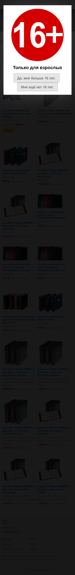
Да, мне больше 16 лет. (36, 77)
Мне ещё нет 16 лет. (37, 86)
